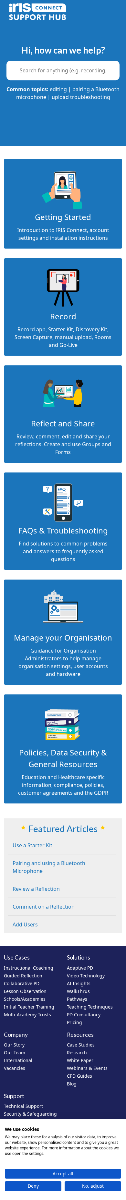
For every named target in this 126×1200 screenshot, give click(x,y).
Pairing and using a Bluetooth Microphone (49, 867)
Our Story (14, 1045)
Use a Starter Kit (32, 845)
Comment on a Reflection (44, 906)
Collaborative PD (21, 983)
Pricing (74, 1022)
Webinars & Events (87, 1068)
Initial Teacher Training (29, 1007)
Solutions (78, 957)
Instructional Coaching (28, 968)
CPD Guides (79, 1076)
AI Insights (78, 983)
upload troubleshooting (81, 97)
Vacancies (14, 1068)
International (18, 1060)
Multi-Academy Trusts (27, 1014)
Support (14, 1096)
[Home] (37, 11)
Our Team (14, 1052)
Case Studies (81, 1045)
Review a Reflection (36, 888)
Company (16, 1034)
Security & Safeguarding (30, 1114)
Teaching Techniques (90, 1007)
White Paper (80, 1060)
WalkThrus (78, 991)
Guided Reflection (23, 976)
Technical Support (23, 1106)
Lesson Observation (25, 991)
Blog (72, 1084)
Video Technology (86, 976)
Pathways (77, 999)
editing (58, 89)
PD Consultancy (83, 1014)
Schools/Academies (25, 999)
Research (77, 1052)
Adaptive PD (80, 968)
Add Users (25, 924)
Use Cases (17, 957)
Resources (80, 1034)
